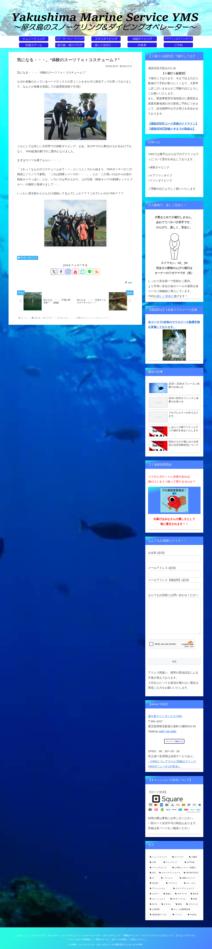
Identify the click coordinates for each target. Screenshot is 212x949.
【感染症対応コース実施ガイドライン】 (173, 123)
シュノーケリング (35, 935)
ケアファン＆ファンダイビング (157, 935)
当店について (137, 939)
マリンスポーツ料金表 (79, 939)
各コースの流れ (119, 939)
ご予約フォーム (101, 939)
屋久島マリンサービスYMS (165, 716)
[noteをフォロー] (82, 272)
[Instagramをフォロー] (68, 272)
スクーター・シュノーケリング (62, 935)
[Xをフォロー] (54, 272)
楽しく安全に (165, 296)
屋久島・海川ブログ (28, 258)
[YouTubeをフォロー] (75, 272)
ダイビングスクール (185, 935)
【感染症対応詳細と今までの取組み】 (172, 128)
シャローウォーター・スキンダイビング (100, 935)
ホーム (20, 935)
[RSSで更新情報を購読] (97, 272)
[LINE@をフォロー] (89, 272)
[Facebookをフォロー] (61, 272)
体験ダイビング (131, 935)
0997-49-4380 (167, 731)
